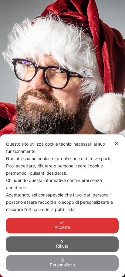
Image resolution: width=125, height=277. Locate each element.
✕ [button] (116, 143)
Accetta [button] (62, 227)
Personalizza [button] (62, 264)
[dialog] (62, 205)
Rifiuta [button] (62, 246)
